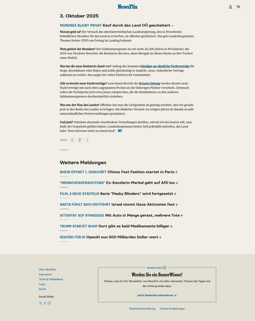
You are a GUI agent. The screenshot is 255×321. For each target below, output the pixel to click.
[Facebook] (80, 140)
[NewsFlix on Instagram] (49, 303)
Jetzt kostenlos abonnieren (155, 295)
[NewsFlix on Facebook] (44, 303)
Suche (42, 289)
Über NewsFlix (47, 269)
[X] (72, 140)
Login (42, 284)
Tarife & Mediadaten (51, 279)
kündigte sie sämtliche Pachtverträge (165, 66)
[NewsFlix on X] (40, 303)
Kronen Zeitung (149, 83)
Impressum (45, 274)
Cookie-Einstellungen (172, 308)
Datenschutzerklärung (142, 308)
